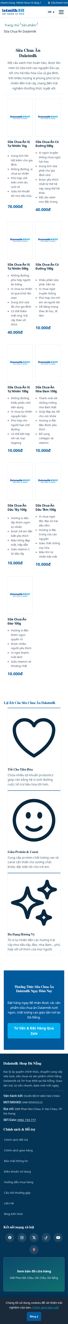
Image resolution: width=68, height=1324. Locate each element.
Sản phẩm (29, 25)
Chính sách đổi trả (16, 1140)
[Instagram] (21, 1237)
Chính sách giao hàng (18, 1150)
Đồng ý (34, 1316)
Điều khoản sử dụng (17, 1171)
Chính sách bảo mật (45, 1307)
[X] (34, 1237)
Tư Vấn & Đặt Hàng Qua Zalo (34, 1031)
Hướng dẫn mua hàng (18, 1182)
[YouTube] (58, 1237)
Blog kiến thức (13, 1214)
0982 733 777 (26, 1120)
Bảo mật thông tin (16, 1161)
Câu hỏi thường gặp (17, 1192)
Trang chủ (12, 25)
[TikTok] (46, 1237)
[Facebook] (9, 1237)
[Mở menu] (61, 12)
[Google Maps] (34, 1249)
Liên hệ (9, 1203)
